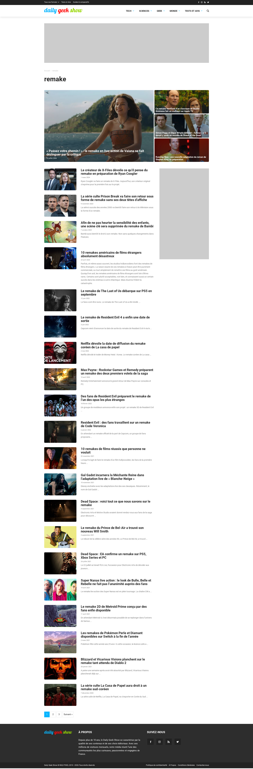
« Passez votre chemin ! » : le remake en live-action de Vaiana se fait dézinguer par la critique (95, 152)
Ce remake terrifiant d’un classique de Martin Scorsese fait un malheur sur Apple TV (177, 109)
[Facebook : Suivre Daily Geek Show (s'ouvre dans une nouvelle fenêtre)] (198, 2)
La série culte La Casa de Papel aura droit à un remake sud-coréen (114, 687)
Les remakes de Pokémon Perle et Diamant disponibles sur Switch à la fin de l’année (111, 634)
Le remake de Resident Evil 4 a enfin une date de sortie (115, 319)
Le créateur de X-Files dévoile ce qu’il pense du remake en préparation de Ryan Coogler (114, 171)
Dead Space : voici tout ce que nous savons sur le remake (115, 503)
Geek (159, 11)
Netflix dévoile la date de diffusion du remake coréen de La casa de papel (113, 345)
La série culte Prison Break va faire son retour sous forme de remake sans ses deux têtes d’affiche (117, 198)
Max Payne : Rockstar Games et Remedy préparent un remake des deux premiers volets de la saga (117, 371)
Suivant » (68, 714)
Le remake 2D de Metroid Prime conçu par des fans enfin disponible (114, 608)
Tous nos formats (50, 2)
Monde (173, 11)
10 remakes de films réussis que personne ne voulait (113, 450)
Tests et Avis (66, 2)
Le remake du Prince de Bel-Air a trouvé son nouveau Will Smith (112, 529)
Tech (128, 11)
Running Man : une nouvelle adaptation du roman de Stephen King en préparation (181, 158)
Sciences (144, 11)
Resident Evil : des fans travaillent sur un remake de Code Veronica (115, 424)
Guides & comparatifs (81, 2)
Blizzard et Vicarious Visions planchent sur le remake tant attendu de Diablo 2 (113, 661)
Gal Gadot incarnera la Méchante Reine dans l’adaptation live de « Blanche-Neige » (112, 476)
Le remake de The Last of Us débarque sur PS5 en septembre (116, 292)
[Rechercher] (208, 11)
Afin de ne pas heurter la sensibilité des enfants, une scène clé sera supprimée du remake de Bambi (117, 224)
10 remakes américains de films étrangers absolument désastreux (111, 254)
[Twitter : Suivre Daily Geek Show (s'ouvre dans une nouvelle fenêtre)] (208, 2)
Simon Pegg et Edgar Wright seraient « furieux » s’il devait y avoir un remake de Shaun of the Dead (181, 134)
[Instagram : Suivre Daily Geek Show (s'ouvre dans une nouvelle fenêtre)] (201, 2)
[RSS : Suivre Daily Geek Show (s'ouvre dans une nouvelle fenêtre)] (205, 2)
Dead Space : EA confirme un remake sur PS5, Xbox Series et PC (113, 555)
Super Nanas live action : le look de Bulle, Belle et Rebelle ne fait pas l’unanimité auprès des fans (116, 582)
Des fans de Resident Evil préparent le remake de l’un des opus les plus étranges (116, 398)
